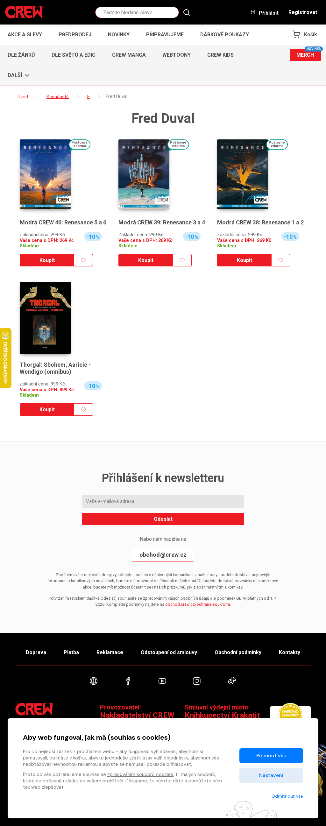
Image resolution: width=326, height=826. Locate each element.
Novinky (119, 35)
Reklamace (109, 652)
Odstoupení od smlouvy (169, 652)
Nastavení (271, 775)
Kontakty (289, 652)
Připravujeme (165, 35)
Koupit (47, 260)
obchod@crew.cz (163, 554)
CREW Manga (129, 55)
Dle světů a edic (74, 55)
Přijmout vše (271, 755)
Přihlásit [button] (268, 13)
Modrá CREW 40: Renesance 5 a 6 (63, 222)
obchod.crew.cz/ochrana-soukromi (197, 604)
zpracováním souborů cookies (140, 774)
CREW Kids (220, 55)
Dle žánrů (21, 55)
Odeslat (163, 519)
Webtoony (176, 55)
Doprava (36, 652)
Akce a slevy (25, 35)
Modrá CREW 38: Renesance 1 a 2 (260, 222)
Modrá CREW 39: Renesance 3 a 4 (161, 222)
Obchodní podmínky (238, 652)
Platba (71, 652)
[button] (16, 75)
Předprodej (75, 35)
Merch (308, 53)
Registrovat (302, 12)
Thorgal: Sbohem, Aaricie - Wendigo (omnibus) (55, 368)
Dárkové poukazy (224, 35)
